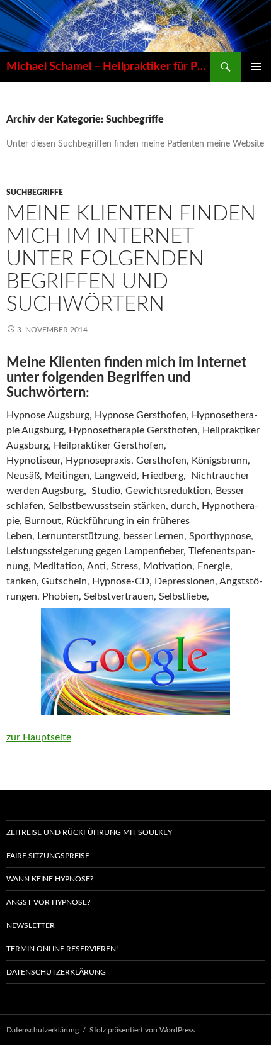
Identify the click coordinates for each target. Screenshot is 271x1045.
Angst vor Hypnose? (48, 902)
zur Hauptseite (38, 737)
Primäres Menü (256, 67)
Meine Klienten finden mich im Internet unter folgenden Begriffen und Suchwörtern (131, 259)
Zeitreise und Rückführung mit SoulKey (89, 832)
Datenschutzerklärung (56, 972)
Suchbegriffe (34, 192)
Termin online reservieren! (62, 949)
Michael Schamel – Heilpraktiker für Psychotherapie (108, 66)
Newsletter (30, 925)
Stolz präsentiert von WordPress (142, 1030)
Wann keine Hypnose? (49, 879)
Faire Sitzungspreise (47, 855)
